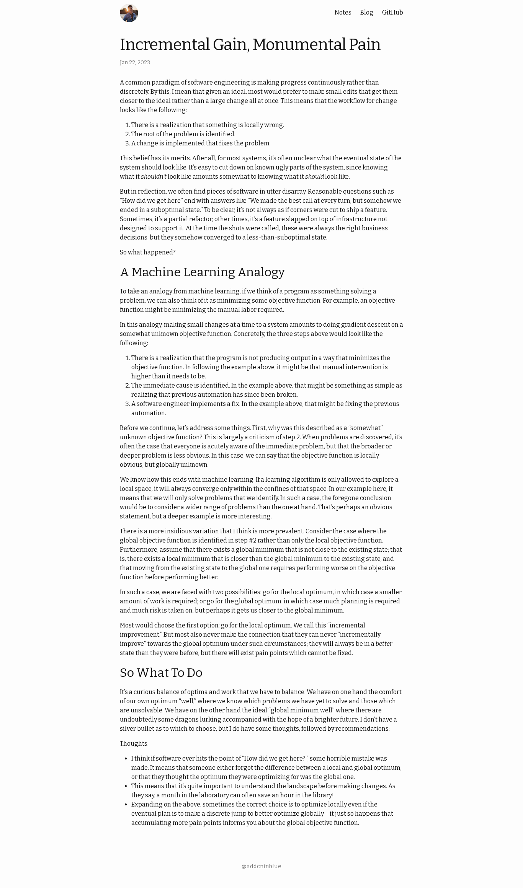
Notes (343, 12)
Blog (366, 12)
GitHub (392, 12)
